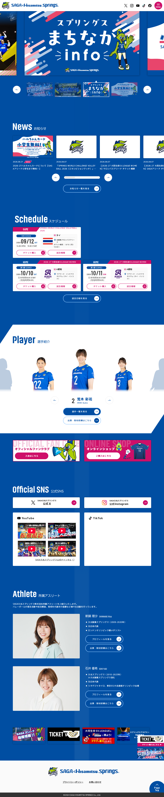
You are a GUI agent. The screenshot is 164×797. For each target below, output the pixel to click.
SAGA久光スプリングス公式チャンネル (53, 559)
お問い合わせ (95, 782)
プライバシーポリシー (73, 782)
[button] (17, 90)
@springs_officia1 (97, 542)
